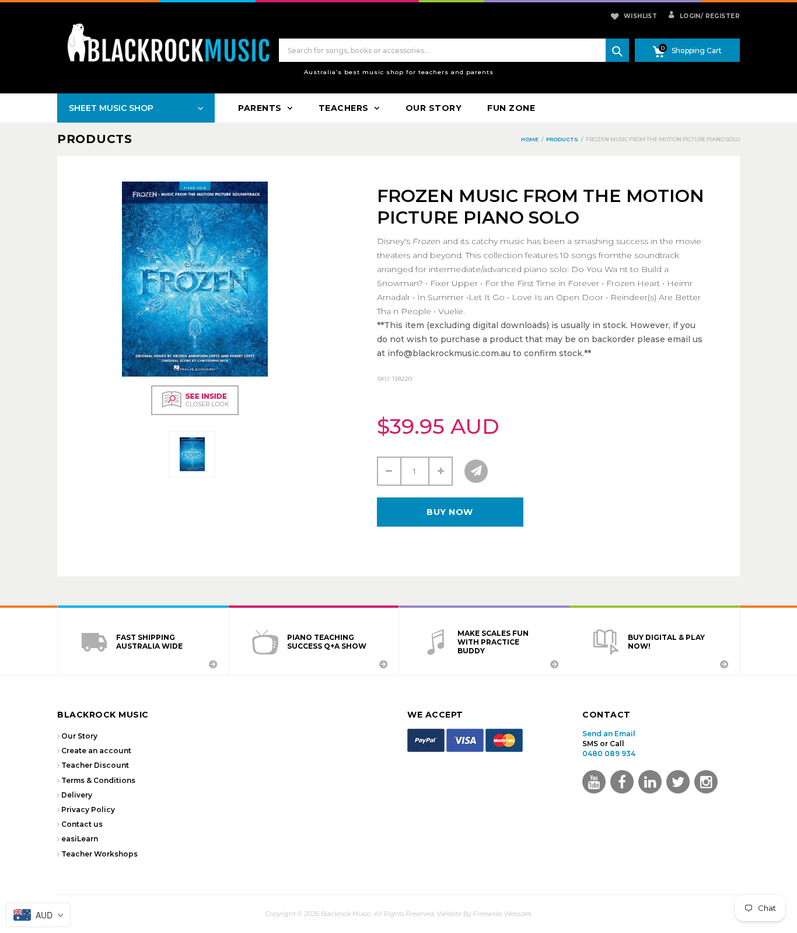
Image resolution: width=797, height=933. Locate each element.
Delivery (76, 795)
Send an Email (608, 733)
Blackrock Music (346, 914)
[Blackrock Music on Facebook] (622, 781)
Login (689, 16)
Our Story (79, 736)
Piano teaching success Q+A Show (326, 641)
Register (720, 16)
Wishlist (640, 16)
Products (94, 139)
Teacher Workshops (99, 854)
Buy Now (450, 512)
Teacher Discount (95, 765)
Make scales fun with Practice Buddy (493, 642)
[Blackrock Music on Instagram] (706, 781)
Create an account (96, 750)
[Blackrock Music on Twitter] (650, 781)
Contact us (82, 824)
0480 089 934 (608, 753)
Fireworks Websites (502, 914)
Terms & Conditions (98, 780)
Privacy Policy (88, 809)
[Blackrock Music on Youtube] (594, 781)
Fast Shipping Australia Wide (149, 641)
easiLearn (79, 838)
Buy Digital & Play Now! (666, 641)
